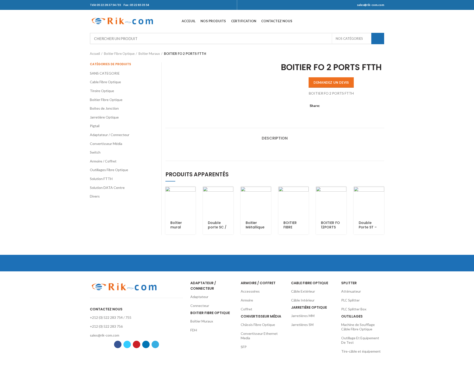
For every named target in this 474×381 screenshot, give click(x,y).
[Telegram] (381, 21)
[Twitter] (362, 21)
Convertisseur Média (106, 143)
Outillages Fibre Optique (109, 170)
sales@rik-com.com (370, 5)
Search (377, 38)
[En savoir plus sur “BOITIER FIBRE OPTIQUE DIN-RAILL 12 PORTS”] (305, 194)
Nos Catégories (349, 38)
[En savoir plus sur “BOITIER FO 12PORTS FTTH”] (342, 194)
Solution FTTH (101, 179)
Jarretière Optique (104, 117)
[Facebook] (356, 21)
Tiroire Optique (102, 91)
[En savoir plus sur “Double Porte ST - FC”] (380, 194)
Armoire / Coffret (103, 161)
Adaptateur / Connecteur (109, 135)
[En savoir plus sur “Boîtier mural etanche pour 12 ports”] (192, 194)
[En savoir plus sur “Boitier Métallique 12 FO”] (267, 194)
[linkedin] (375, 21)
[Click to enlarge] (175, 108)
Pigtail (94, 126)
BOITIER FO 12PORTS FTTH (330, 227)
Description (275, 138)
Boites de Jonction (104, 108)
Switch (95, 152)
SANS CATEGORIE (105, 73)
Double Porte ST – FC (368, 227)
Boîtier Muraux (149, 54)
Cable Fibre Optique (105, 82)
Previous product (371, 53)
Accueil (95, 54)
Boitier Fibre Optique (119, 54)
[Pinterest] (369, 21)
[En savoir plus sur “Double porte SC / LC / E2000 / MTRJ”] (229, 194)
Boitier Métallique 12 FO (255, 227)
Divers (95, 196)
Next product (381, 53)
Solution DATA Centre (107, 187)
